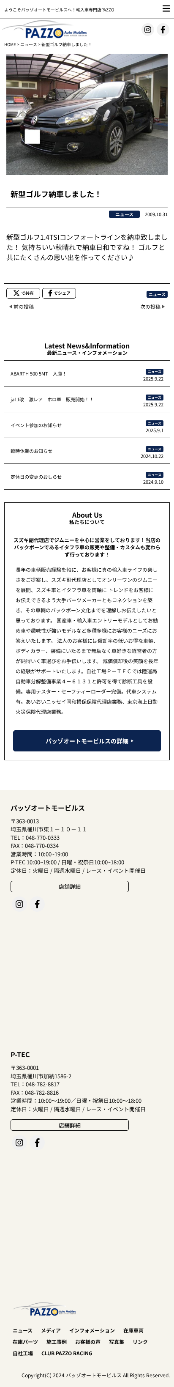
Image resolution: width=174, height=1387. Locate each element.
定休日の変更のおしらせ (36, 476)
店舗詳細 (70, 887)
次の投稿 (150, 306)
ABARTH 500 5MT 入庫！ (39, 373)
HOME (10, 44)
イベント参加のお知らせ (36, 425)
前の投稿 (24, 306)
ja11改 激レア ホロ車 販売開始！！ (52, 399)
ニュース (28, 44)
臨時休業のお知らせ (31, 450)
